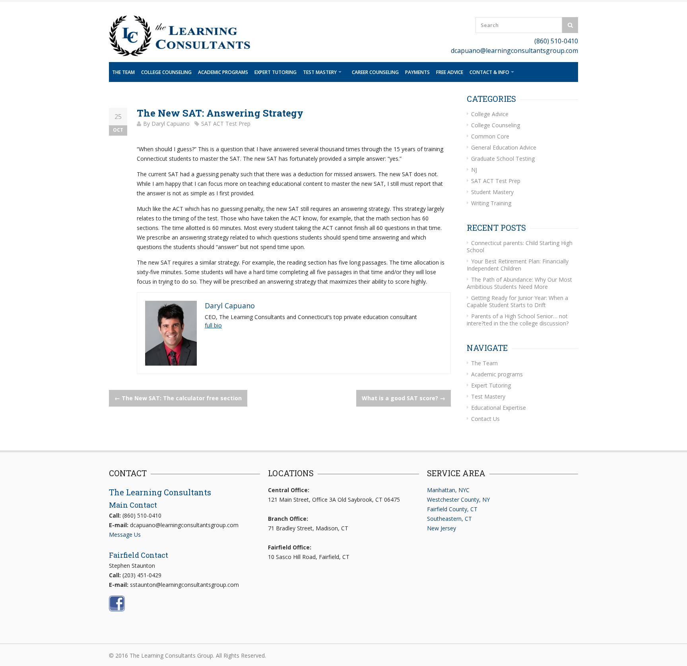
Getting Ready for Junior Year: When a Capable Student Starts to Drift (517, 301)
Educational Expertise (498, 407)
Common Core (490, 136)
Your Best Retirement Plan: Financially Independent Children (518, 264)
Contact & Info (489, 72)
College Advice (489, 114)
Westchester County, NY (458, 499)
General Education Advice (503, 147)
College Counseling (166, 72)
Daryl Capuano (170, 123)
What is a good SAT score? (403, 398)
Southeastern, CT (449, 518)
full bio (213, 325)
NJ (474, 169)
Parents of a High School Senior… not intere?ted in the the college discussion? (518, 319)
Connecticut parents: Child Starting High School (519, 246)
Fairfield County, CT (452, 509)
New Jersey (441, 528)
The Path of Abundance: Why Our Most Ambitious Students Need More (519, 283)
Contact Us (485, 419)
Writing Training (491, 203)
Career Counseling (375, 72)
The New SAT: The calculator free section (178, 398)
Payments (417, 72)
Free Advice (449, 72)
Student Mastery (492, 192)
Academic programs (223, 72)
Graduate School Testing (503, 158)
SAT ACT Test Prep (225, 123)
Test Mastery (320, 72)
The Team (123, 72)
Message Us (125, 534)
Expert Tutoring (275, 72)
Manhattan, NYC (448, 490)
